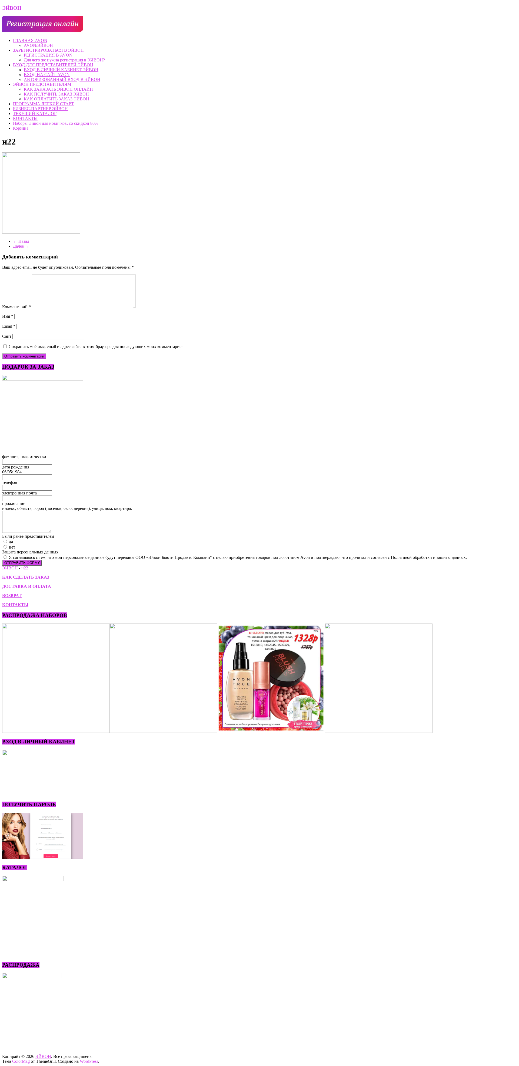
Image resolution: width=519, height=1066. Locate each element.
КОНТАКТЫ (25, 118)
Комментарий (16, 306)
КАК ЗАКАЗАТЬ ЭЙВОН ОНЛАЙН (58, 89)
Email (8, 326)
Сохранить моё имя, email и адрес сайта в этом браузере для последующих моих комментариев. (97, 346)
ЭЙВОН (11, 8)
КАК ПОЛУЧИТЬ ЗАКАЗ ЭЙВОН (56, 94)
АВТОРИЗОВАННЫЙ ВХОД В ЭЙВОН (62, 79)
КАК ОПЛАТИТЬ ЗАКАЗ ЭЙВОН (56, 99)
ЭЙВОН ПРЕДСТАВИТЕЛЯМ (42, 84)
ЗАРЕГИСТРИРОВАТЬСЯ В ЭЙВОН (48, 50)
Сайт (6, 336)
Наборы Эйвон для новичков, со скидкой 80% (55, 123)
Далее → (21, 246)
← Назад (21, 241)
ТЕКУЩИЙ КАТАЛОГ (34, 113)
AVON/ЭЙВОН (38, 45)
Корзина (20, 128)
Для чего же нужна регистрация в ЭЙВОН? (64, 60)
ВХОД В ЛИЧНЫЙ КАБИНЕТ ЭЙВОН (61, 69)
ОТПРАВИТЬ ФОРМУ (22, 563)
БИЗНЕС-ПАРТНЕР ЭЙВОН (40, 108)
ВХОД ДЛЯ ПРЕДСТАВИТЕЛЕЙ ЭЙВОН (53, 65)
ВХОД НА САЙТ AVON (47, 74)
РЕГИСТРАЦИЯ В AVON (48, 55)
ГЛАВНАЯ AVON (30, 40)
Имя (7, 316)
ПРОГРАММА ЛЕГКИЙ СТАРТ (43, 103)
